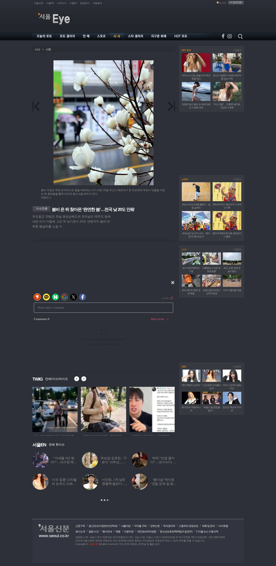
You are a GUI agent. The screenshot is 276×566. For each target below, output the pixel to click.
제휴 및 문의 (208, 525)
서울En (73, 3)
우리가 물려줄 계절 (232, 290)
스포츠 (185, 179)
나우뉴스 (61, 3)
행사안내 (107, 531)
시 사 (184, 249)
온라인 (107, 525)
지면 (101, 525)
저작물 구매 (140, 525)
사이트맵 (223, 525)
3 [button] (107, 500)
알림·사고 (94, 531)
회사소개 (80, 531)
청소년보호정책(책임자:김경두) (176, 531)
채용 (118, 531)
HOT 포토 (186, 50)
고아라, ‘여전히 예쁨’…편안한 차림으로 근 (64, 484)
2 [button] (104, 500)
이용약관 (128, 531)
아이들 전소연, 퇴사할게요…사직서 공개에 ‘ (163, 462)
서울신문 (38, 3)
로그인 (222, 3)
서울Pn (50, 3)
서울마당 (125, 525)
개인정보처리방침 (146, 531)
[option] (104, 477)
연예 (184, 366)
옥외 (114, 525)
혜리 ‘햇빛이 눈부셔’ (191, 385)
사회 (48, 49)
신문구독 (80, 525)
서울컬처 (97, 3)
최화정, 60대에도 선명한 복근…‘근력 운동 (114, 484)
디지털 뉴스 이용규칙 (207, 531)
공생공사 (84, 3)
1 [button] (101, 500)
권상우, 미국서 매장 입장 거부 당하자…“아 (163, 484)
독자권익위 (169, 525)
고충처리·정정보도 (188, 525)
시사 (37, 49)
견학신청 (155, 525)
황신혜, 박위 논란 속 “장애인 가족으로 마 (114, 462)
